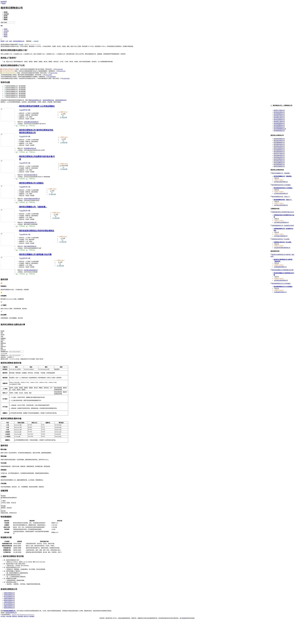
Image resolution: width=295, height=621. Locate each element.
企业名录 (6, 31)
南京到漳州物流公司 (279, 112)
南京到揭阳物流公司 (279, 127)
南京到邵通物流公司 (279, 125)
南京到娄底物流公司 (279, 130)
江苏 (7, 41)
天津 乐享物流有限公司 (30, 246)
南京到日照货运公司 (35, 100)
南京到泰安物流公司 (279, 151)
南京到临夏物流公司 (279, 114)
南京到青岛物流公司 (279, 164)
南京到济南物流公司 (279, 166)
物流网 (5, 36)
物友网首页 (4, 1)
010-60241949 (59, 69)
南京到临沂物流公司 (279, 146)
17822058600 (52, 76)
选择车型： (4, 357)
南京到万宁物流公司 (279, 110)
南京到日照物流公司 (18, 41)
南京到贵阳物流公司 (279, 123)
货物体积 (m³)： (5, 355)
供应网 (5, 29)
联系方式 (26, 616)
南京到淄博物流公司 (279, 162)
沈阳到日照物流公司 (9, 594)
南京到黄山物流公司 (279, 117)
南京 (10, 41)
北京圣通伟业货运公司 (30, 148)
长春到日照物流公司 (9, 606)
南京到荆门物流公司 (279, 121)
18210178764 (53, 73)
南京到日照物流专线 (60, 100)
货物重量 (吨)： (5, 351)
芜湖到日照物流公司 (9, 607)
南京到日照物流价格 (48, 100)
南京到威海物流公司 (279, 149)
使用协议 (14, 616)
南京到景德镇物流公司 (280, 128)
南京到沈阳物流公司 (279, 119)
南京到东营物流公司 (279, 159)
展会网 (5, 34)
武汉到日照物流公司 (9, 604)
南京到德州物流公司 (279, 144)
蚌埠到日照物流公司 (9, 600)
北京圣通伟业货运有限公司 (31, 122)
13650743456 (66, 78)
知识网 (5, 32)
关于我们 (3, 616)
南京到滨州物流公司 (279, 140)
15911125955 (48, 74)
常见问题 (8, 616)
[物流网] (3, 3)
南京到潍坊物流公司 (279, 155)
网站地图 (20, 616)
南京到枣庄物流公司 (279, 161)
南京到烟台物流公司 (279, 157)
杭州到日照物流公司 (9, 596)
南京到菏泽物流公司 (279, 138)
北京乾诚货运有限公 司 (30, 222)
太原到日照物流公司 (9, 598)
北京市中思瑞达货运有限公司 (32, 198)
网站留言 (31, 616)
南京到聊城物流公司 (279, 142)
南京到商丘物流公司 (279, 116)
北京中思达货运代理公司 (30, 175)
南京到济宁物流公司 (279, 153)
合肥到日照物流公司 (9, 593)
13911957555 (62, 71)
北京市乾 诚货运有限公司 (31, 270)
